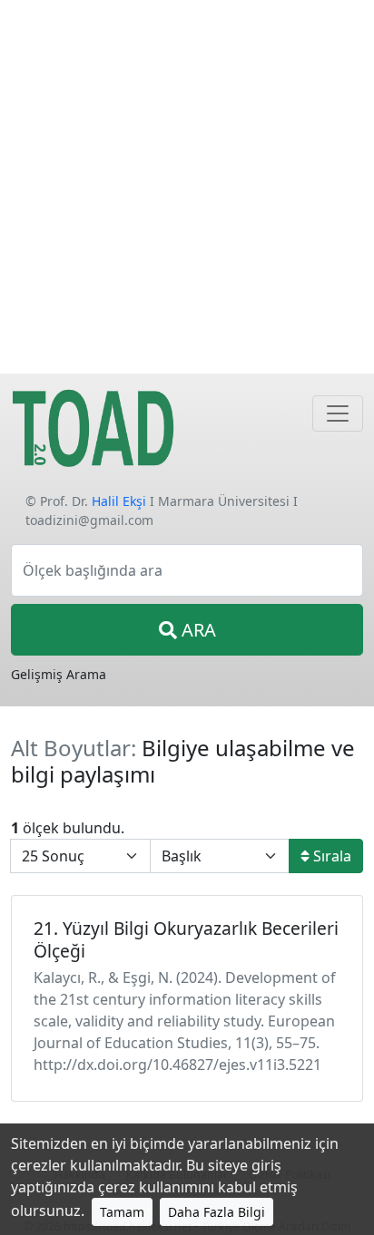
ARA (196, 630)
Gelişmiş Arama (58, 674)
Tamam (122, 1211)
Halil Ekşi (119, 501)
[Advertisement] (187, 187)
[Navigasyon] (337, 413)
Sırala (330, 856)
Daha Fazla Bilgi (216, 1211)
